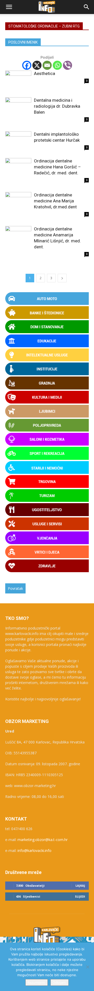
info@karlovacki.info (34, 850)
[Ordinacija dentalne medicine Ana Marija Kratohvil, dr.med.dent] (18, 201)
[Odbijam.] (87, 966)
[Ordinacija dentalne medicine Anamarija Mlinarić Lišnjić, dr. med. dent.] (18, 235)
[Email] (47, 65)
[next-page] (62, 278)
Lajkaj (80, 885)
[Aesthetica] (18, 80)
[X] (37, 65)
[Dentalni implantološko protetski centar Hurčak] (18, 140)
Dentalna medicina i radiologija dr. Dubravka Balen (57, 106)
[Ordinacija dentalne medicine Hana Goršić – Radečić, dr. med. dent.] (18, 167)
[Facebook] (26, 65)
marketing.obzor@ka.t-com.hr (42, 839)
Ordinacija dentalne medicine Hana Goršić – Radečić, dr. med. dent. (57, 166)
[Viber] (67, 65)
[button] (9, 7)
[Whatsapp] (57, 65)
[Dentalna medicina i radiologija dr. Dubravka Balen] (18, 106)
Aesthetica (44, 73)
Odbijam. (59, 982)
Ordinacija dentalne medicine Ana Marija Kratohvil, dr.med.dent (55, 200)
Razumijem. (36, 982)
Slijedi (80, 896)
